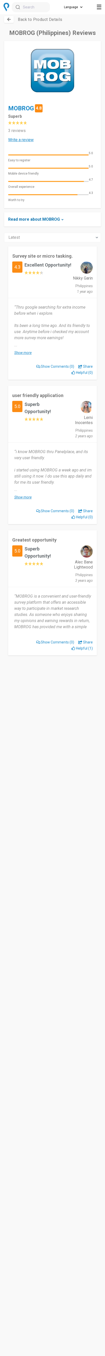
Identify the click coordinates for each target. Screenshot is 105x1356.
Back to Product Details (40, 19)
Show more (23, 353)
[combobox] (31, 7)
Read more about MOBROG (34, 219)
